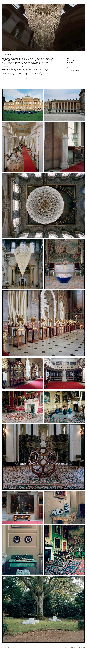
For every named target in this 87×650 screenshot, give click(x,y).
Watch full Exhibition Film (77, 48)
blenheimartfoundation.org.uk (21, 78)
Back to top (6, 647)
